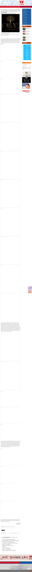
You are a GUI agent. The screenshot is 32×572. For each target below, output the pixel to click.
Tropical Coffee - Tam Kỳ (28, 37)
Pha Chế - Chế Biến (25, 22)
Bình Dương (27, 56)
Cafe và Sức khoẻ (25, 14)
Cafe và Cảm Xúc (25, 17)
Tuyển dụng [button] (7, 562)
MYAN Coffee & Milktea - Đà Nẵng (28, 28)
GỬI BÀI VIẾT (27, 59)
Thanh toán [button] (14, 562)
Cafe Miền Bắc (24, 9)
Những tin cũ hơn (14, 537)
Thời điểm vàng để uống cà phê (28, 31)
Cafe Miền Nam (25, 12)
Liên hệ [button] (16, 562)
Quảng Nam (27, 51)
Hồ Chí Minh (27, 54)
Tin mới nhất (25, 26)
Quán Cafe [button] (19, 562)
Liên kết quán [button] (11, 562)
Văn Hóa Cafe (24, 20)
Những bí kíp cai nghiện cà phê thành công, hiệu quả (26, 34)
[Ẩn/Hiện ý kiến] (9, 533)
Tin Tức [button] (4, 562)
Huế (27, 48)
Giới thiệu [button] (2, 562)
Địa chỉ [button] (9, 562)
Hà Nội (27, 46)
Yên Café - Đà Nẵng (27, 39)
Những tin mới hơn (6, 537)
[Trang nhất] (0, 7)
